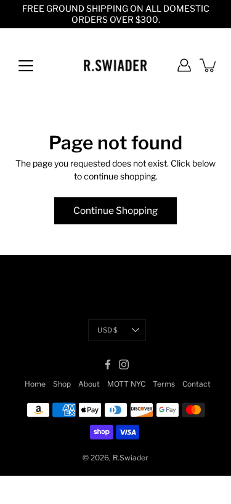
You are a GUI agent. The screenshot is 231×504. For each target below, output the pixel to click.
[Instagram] (124, 364)
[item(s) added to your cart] (209, 65)
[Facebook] (108, 364)
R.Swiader (130, 457)
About (89, 383)
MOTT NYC (126, 383)
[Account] (184, 65)
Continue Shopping (115, 210)
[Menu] (25, 66)
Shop (62, 383)
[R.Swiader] (115, 65)
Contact (196, 383)
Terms (164, 383)
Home (35, 383)
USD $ (107, 330)
